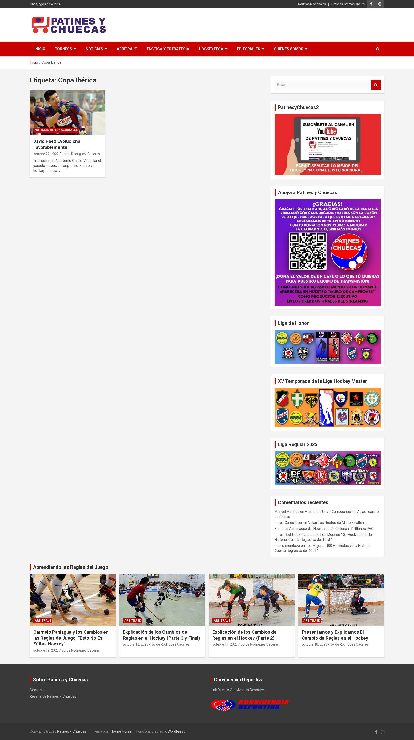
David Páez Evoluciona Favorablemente (56, 144)
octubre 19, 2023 (46, 650)
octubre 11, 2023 (225, 644)
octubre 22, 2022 (46, 154)
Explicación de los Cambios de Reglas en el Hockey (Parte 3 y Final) (161, 635)
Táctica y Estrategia (167, 49)
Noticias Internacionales (348, 4)
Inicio (39, 49)
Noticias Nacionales (312, 4)
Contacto (37, 690)
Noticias (94, 49)
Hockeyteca (211, 49)
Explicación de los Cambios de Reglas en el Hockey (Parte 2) (244, 635)
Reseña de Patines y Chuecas (53, 696)
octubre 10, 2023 (314, 644)
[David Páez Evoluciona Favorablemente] (67, 112)
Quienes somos (288, 49)
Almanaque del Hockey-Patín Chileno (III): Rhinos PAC (331, 528)
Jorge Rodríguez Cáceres (81, 154)
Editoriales (248, 49)
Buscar (376, 85)
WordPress (176, 731)
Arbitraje (127, 49)
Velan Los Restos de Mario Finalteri (336, 522)
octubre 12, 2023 (135, 644)
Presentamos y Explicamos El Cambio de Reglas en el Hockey (335, 635)
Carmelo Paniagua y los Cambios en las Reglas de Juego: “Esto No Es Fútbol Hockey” (71, 638)
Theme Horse (121, 731)
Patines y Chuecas (71, 731)
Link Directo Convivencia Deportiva (238, 690)
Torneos (63, 49)
